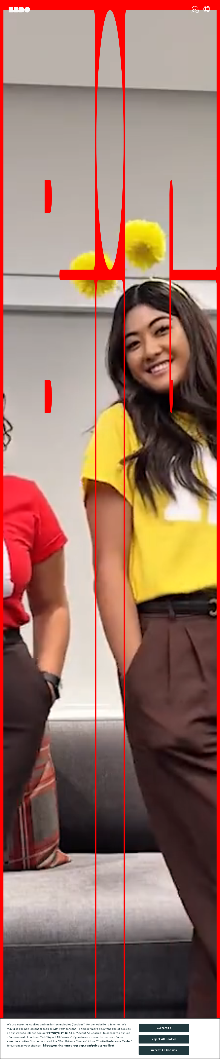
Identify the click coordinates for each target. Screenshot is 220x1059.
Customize (164, 1028)
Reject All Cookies (163, 1039)
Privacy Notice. (58, 1032)
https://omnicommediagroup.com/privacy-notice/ (78, 1045)
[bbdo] (206, 10)
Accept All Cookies (164, 1050)
